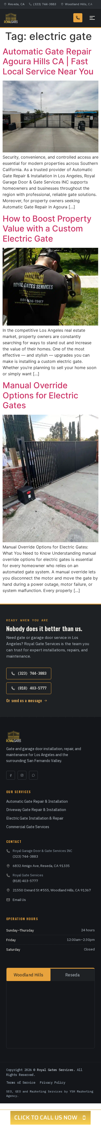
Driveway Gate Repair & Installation (36, 809)
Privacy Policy (52, 1082)
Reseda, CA (16, 4)
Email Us (19, 899)
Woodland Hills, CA (78, 4)
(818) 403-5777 (31, 688)
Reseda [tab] (72, 974)
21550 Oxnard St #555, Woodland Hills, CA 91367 (52, 890)
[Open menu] (91, 18)
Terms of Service (20, 1082)
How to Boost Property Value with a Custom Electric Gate (47, 229)
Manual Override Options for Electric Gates (40, 395)
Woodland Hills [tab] (28, 974)
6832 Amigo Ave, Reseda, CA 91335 (41, 865)
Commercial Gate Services (27, 826)
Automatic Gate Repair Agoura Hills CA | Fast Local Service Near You (48, 61)
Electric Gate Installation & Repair (34, 818)
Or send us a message (24, 700)
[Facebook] (10, 775)
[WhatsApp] (33, 775)
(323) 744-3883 (44, 4)
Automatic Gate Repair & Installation (37, 801)
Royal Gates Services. (56, 1070)
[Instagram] (22, 775)
